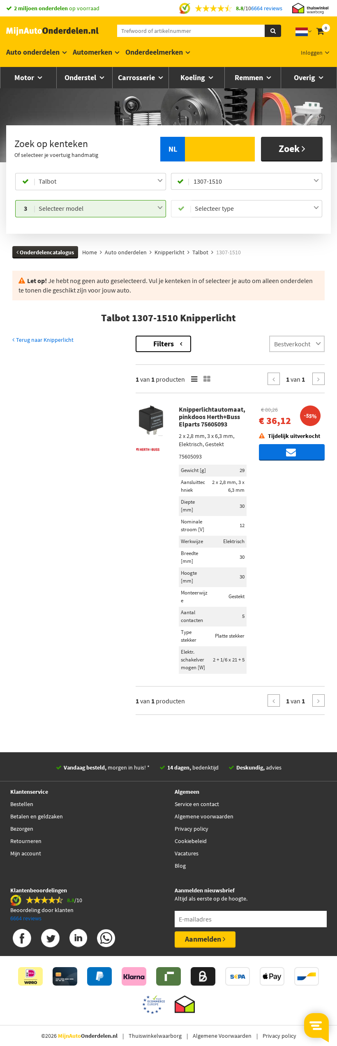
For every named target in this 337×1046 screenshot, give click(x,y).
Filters (163, 343)
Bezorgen (21, 828)
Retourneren (26, 841)
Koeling (193, 77)
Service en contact (197, 804)
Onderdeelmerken (154, 52)
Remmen (250, 77)
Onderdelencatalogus (46, 252)
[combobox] (100, 181)
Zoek (290, 148)
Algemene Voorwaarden (222, 1035)
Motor (25, 77)
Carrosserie (137, 77)
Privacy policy (191, 828)
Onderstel (81, 77)
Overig (305, 77)
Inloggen (312, 52)
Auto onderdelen (33, 52)
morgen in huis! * (107, 767)
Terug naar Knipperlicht (44, 339)
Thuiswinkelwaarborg (155, 1035)
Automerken (92, 52)
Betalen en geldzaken (36, 816)
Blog (180, 865)
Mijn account (25, 853)
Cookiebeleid (191, 841)
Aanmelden (204, 939)
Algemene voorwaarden (204, 816)
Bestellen (21, 804)
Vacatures (187, 853)
